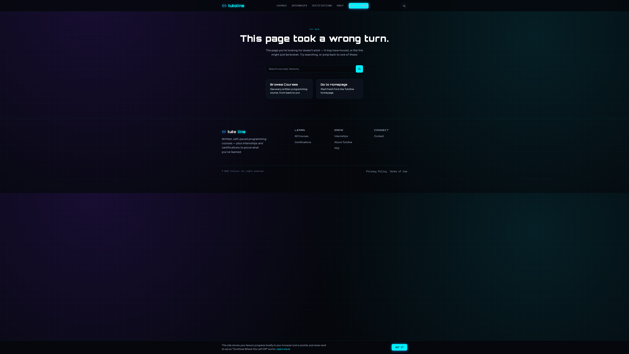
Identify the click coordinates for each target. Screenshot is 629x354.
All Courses (301, 136)
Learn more (283, 349)
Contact (379, 136)
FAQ (336, 148)
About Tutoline (343, 142)
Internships (299, 5)
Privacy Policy (376, 171)
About (340, 5)
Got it (399, 347)
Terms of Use (398, 171)
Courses (282, 5)
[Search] (404, 6)
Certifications (322, 5)
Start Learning (359, 5)
